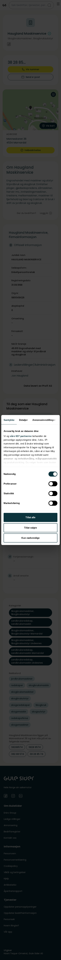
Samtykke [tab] (9, 420)
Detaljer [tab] (23, 420)
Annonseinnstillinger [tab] (44, 420)
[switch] (52, 483)
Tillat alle (30, 517)
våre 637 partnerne (21, 436)
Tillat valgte (30, 527)
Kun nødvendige (30, 538)
